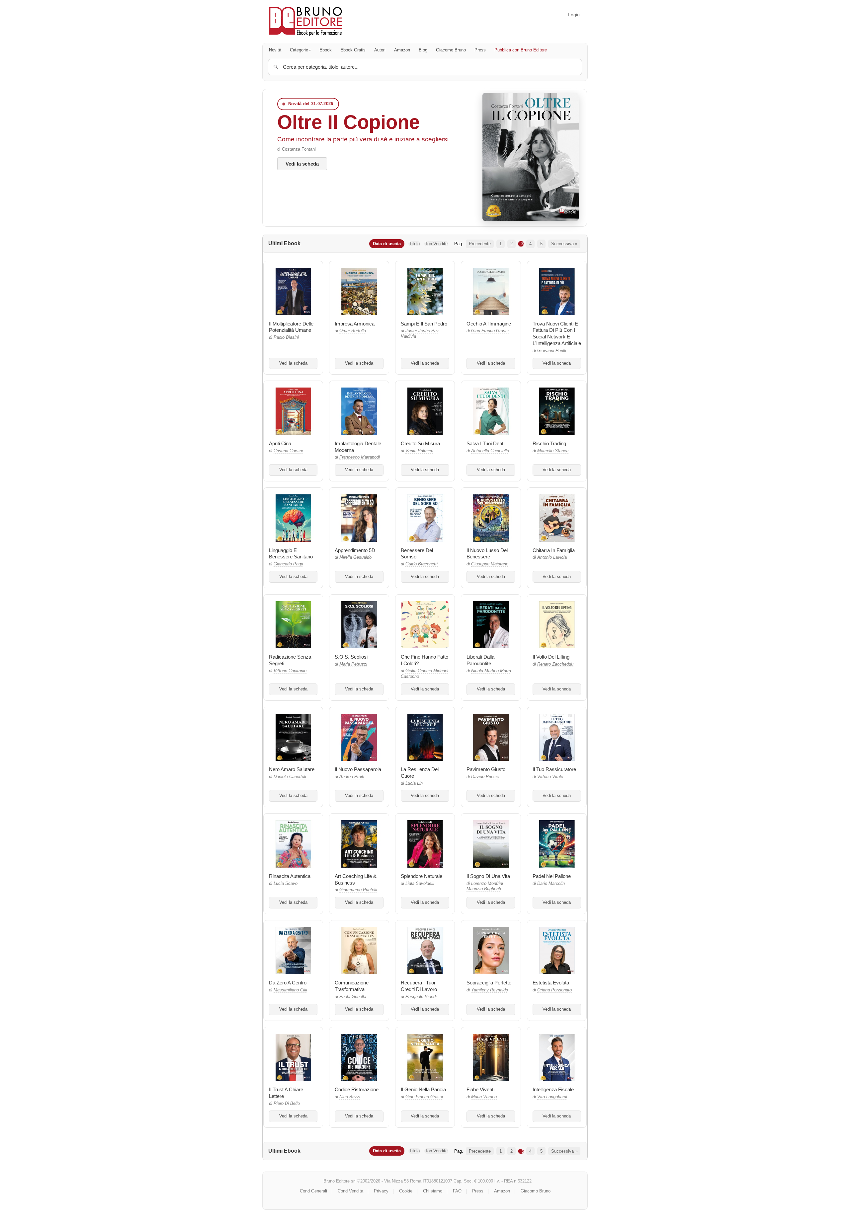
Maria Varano (484, 1097)
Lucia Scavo (286, 883)
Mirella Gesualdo (355, 557)
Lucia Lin (414, 783)
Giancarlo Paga (288, 564)
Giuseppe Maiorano (489, 564)
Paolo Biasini (286, 337)
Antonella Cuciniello (490, 451)
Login (574, 14)
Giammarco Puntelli (358, 890)
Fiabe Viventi (480, 1089)
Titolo (414, 243)
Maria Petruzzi (353, 664)
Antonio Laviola (552, 557)
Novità (275, 49)
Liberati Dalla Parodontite (480, 660)
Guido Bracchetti (421, 564)
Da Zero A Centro (287, 982)
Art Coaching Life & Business (356, 879)
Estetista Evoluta (551, 982)
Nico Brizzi (349, 1097)
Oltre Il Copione (348, 122)
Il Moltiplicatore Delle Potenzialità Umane (291, 327)
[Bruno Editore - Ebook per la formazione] (305, 21)
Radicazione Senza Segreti (290, 660)
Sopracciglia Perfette (489, 982)
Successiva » (564, 243)
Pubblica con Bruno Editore (520, 49)
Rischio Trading (549, 443)
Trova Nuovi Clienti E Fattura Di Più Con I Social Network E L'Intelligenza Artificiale (557, 333)
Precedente (480, 243)
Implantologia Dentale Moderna (358, 447)
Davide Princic (485, 776)
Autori (379, 49)
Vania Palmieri (419, 451)
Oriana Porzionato (554, 990)
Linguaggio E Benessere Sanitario (291, 553)
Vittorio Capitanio (290, 671)
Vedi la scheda (302, 164)
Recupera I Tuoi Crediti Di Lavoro (419, 986)
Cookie (405, 1190)
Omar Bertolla (352, 330)
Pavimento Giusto (486, 769)
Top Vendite (436, 243)
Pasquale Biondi (421, 996)
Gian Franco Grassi (490, 330)
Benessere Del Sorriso (417, 553)
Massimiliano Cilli (290, 990)
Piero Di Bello (287, 1103)
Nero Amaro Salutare (291, 769)
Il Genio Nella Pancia (423, 1089)
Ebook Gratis (353, 49)
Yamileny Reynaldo (489, 990)
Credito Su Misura (420, 443)
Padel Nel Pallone (552, 876)
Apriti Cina (280, 443)
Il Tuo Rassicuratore (554, 769)
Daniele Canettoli (290, 776)
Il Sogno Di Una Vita (488, 876)
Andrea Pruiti (351, 776)
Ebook (325, 49)
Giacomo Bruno (451, 49)
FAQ (457, 1190)
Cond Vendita (350, 1190)
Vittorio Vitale (550, 776)
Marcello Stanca (552, 451)
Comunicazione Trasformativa (352, 986)
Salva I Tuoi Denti (485, 443)
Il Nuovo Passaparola (358, 769)
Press (480, 49)
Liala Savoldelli (419, 883)
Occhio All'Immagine (489, 323)
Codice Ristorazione (357, 1089)
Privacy (381, 1190)
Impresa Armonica (355, 323)
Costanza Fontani (299, 149)
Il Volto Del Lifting (551, 657)
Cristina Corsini (288, 451)
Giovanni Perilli (551, 350)
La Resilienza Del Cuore (420, 772)
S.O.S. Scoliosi (351, 657)
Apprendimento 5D (355, 550)
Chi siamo (432, 1190)
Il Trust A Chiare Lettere (286, 1093)
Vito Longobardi (552, 1097)
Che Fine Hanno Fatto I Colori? (424, 660)
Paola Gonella (352, 996)
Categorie (299, 49)
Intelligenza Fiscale (553, 1089)
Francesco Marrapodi (359, 457)
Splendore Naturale (421, 876)
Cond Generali (313, 1190)
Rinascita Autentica (289, 876)
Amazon (402, 49)
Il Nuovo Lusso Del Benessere (487, 553)
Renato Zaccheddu (555, 664)
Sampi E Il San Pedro (424, 323)
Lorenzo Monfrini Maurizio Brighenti (485, 886)
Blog (423, 49)
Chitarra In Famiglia (554, 550)
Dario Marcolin (551, 883)
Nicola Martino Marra (491, 671)
